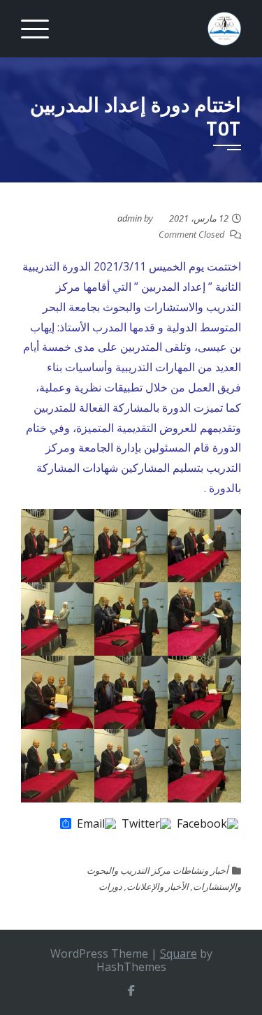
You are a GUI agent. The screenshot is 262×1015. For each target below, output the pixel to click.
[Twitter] (146, 824)
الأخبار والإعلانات (157, 886)
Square (178, 953)
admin (129, 218)
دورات (110, 886)
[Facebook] (207, 824)
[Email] (96, 824)
